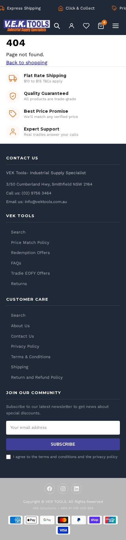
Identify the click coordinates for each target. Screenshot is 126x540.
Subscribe (63, 444)
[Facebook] (49, 488)
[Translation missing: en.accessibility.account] (71, 26)
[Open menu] (115, 26)
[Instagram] (63, 488)
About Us (20, 325)
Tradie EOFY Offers (30, 273)
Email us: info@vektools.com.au (36, 201)
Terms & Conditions (30, 356)
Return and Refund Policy (37, 377)
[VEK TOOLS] (27, 26)
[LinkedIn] (76, 488)
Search (18, 231)
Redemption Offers (30, 252)
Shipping (19, 366)
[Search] (57, 26)
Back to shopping (26, 62)
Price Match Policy (30, 242)
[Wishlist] (86, 26)
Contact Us (22, 336)
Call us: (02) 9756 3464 (28, 193)
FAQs (16, 262)
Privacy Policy (25, 346)
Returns (19, 283)
